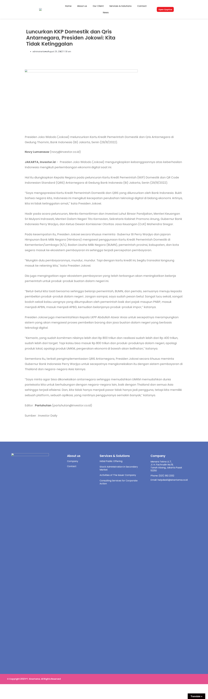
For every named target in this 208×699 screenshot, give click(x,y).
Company (72, 461)
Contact (142, 6)
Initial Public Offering (111, 461)
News (106, 12)
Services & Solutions (120, 6)
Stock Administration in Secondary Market (119, 468)
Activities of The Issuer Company (118, 475)
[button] (165, 9)
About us (82, 6)
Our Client (98, 6)
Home (68, 6)
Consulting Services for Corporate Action (119, 482)
